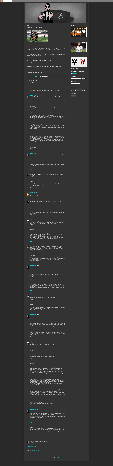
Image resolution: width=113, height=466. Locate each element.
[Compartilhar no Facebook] (46, 76)
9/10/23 (31, 338)
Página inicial (46, 448)
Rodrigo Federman (33, 95)
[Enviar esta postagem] (40, 76)
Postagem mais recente (31, 448)
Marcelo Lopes (32, 192)
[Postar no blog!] (43, 76)
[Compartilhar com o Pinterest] (47, 76)
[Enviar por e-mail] (42, 76)
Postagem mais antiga (62, 448)
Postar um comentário (32, 446)
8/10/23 (31, 91)
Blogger (59, 457)
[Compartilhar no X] (44, 76)
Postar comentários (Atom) (34, 450)
